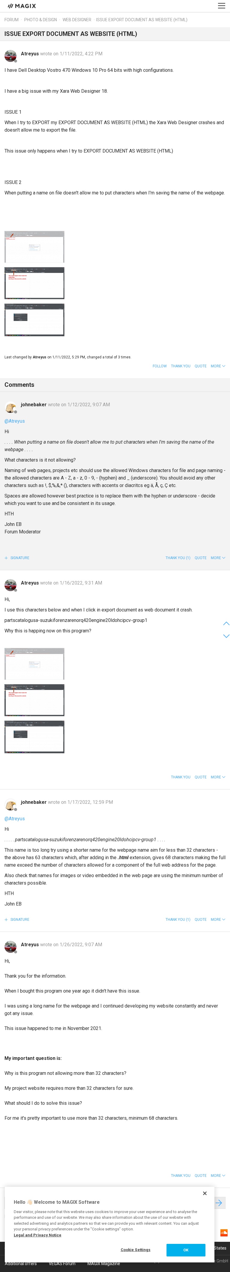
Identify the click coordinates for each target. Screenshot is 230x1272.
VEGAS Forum (62, 1263)
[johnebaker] (10, 407)
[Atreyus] (10, 56)
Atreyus (30, 54)
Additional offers (21, 1263)
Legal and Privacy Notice (37, 1235)
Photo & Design (40, 19)
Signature (19, 558)
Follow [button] (160, 366)
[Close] (204, 1193)
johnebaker (34, 404)
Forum (11, 19)
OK (185, 1250)
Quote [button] (201, 366)
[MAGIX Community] (22, 5)
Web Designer (77, 19)
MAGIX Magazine (103, 1263)
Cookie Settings (136, 1249)
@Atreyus (14, 421)
